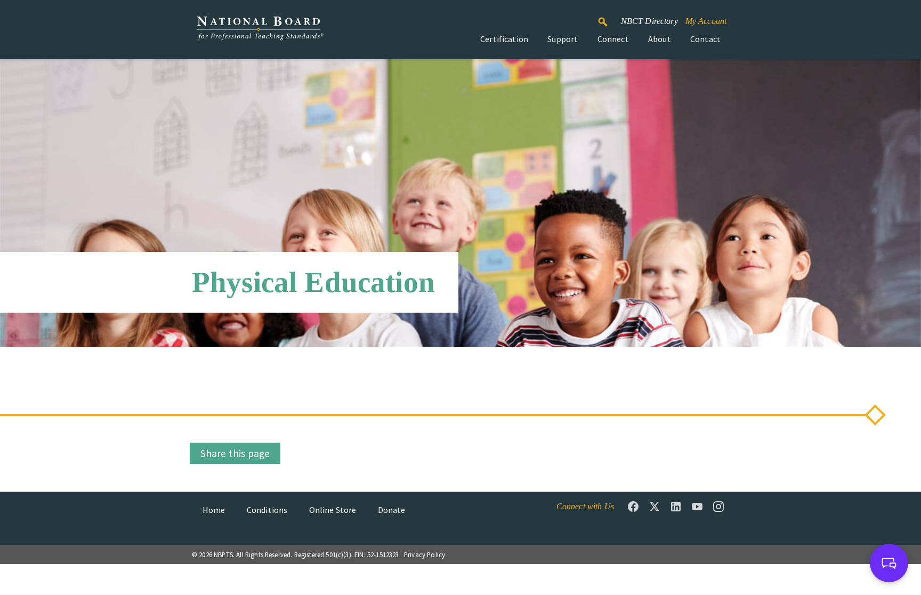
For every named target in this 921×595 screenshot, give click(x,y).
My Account (706, 21)
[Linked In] (675, 506)
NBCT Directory (649, 21)
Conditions (267, 509)
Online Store (333, 509)
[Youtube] (697, 506)
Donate (392, 509)
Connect (613, 39)
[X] (654, 506)
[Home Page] (259, 34)
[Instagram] (718, 506)
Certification (504, 39)
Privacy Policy (424, 554)
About (659, 39)
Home (214, 509)
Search (608, 17)
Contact (705, 39)
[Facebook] (633, 506)
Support (562, 39)
